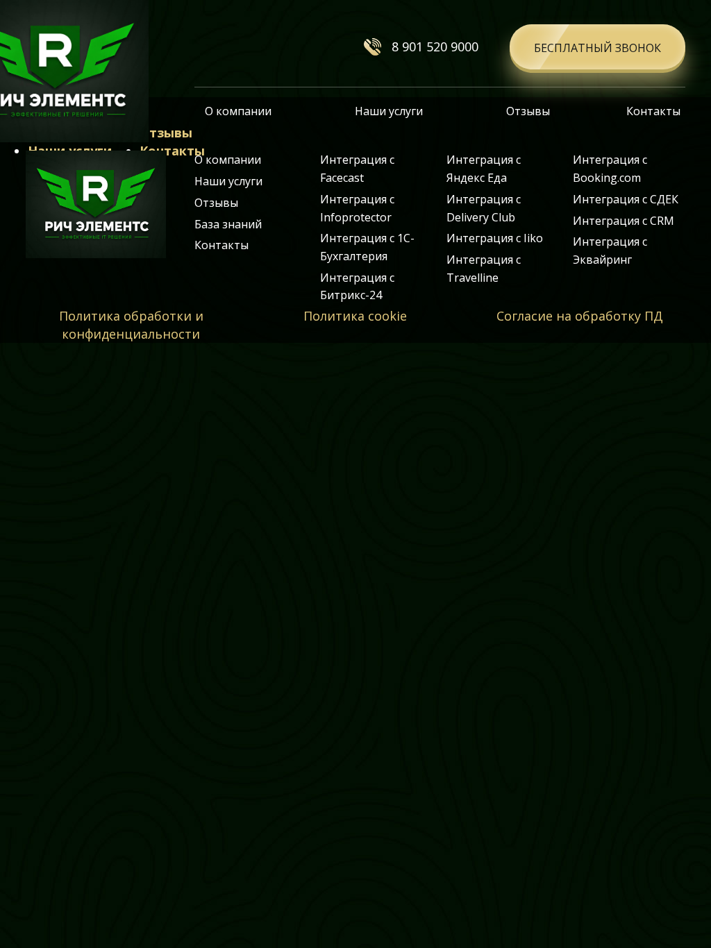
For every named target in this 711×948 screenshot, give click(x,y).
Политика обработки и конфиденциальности (131, 324)
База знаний (228, 224)
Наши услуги (389, 111)
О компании (238, 111)
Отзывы (528, 111)
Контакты (653, 111)
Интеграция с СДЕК (625, 199)
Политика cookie (355, 315)
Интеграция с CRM (623, 220)
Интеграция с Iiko (494, 238)
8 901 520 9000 (435, 46)
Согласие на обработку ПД (579, 315)
